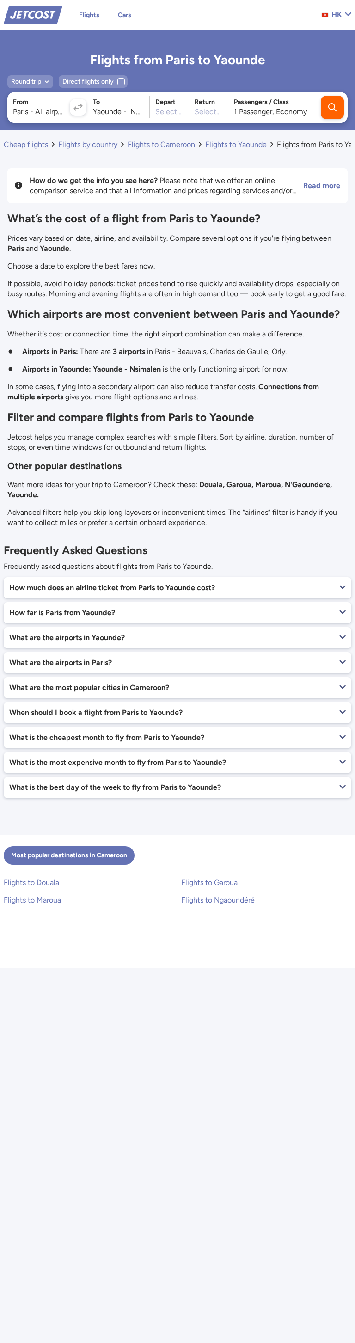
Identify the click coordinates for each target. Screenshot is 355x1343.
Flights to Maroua (32, 900)
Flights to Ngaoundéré (218, 900)
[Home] (33, 14)
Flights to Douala (31, 882)
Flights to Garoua (209, 882)
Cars (124, 15)
